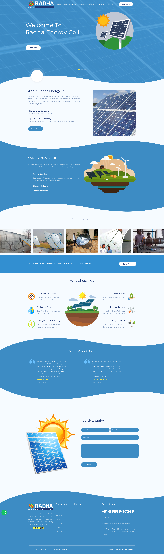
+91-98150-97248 (108, 517)
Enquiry (58, 527)
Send (89, 465)
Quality (82, 4)
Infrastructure (92, 4)
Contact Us (109, 4)
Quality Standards (40, 174)
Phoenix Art (129, 549)
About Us (67, 4)
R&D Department (40, 191)
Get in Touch (127, 264)
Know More (33, 48)
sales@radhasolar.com (109, 523)
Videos (101, 4)
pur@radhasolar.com (125, 523)
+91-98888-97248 (118, 511)
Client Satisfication (41, 186)
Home (59, 4)
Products (75, 4)
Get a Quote (125, 4)
